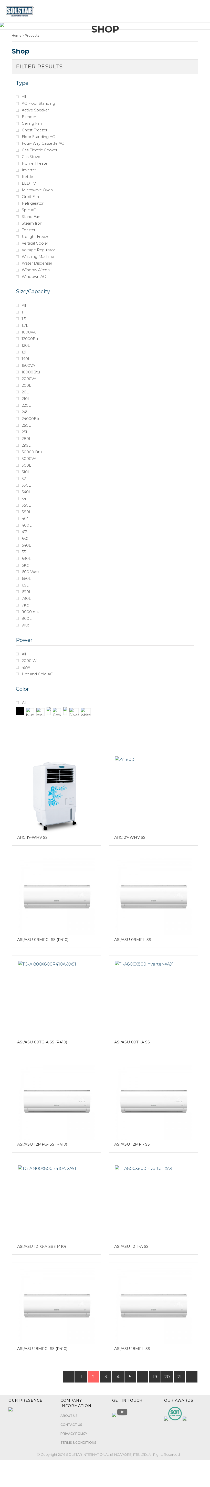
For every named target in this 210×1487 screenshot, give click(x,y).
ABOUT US (68, 1416)
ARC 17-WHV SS (32, 837)
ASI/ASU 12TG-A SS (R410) (41, 1246)
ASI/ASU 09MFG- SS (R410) (43, 939)
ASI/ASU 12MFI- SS (132, 1144)
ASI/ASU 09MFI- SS (132, 939)
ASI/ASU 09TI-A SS (132, 1042)
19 (155, 1376)
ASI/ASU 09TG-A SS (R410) (42, 1042)
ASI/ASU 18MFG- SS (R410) (42, 1348)
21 (179, 1376)
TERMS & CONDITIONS (78, 1442)
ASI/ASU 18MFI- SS (132, 1348)
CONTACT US (71, 1425)
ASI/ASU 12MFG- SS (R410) (42, 1144)
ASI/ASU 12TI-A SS (131, 1246)
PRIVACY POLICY (73, 1434)
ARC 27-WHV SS (129, 837)
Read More (54, 792)
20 (167, 1376)
